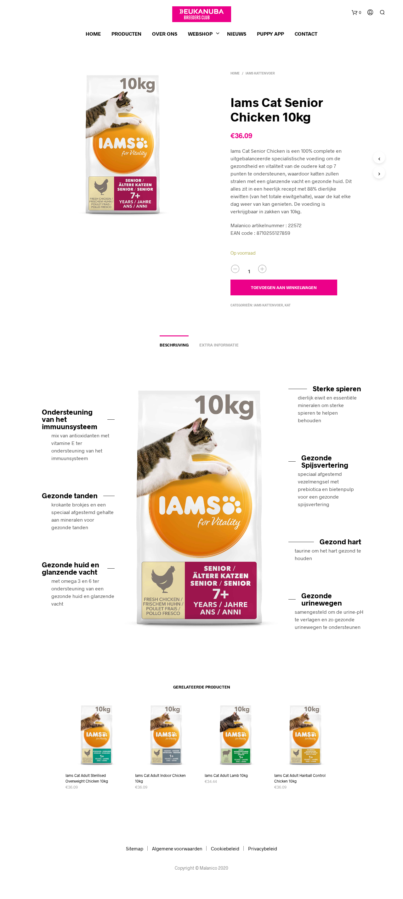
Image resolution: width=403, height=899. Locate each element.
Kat (288, 305)
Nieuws (236, 34)
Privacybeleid (262, 848)
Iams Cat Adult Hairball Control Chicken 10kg (300, 778)
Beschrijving (174, 344)
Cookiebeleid (225, 848)
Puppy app (270, 34)
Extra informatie (219, 344)
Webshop (200, 34)
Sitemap (134, 848)
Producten (126, 34)
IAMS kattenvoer (260, 73)
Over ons (164, 34)
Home (93, 34)
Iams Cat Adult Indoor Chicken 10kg (160, 778)
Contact (306, 34)
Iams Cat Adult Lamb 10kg (226, 775)
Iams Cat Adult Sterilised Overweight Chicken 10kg (86, 778)
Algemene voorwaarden (177, 848)
